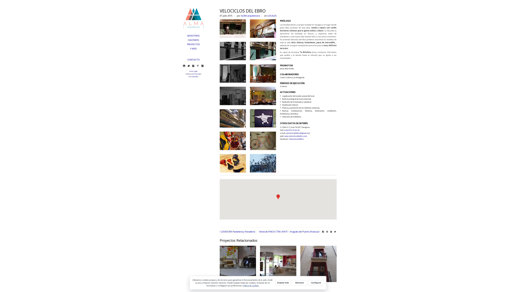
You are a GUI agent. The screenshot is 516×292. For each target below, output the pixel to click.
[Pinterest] (198, 66)
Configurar (316, 283)
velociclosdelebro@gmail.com (298, 133)
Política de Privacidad (193, 74)
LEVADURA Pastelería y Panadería (238, 231)
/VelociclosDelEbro (296, 139)
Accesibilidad (193, 77)
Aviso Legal (193, 71)
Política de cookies (251, 285)
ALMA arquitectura (250, 15)
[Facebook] (203, 66)
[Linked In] (185, 66)
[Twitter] (189, 66)
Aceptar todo (283, 283)
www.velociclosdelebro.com (295, 136)
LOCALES (272, 15)
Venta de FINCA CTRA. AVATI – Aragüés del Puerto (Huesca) (289, 231)
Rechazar (299, 283)
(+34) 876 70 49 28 (291, 130)
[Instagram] (194, 66)
